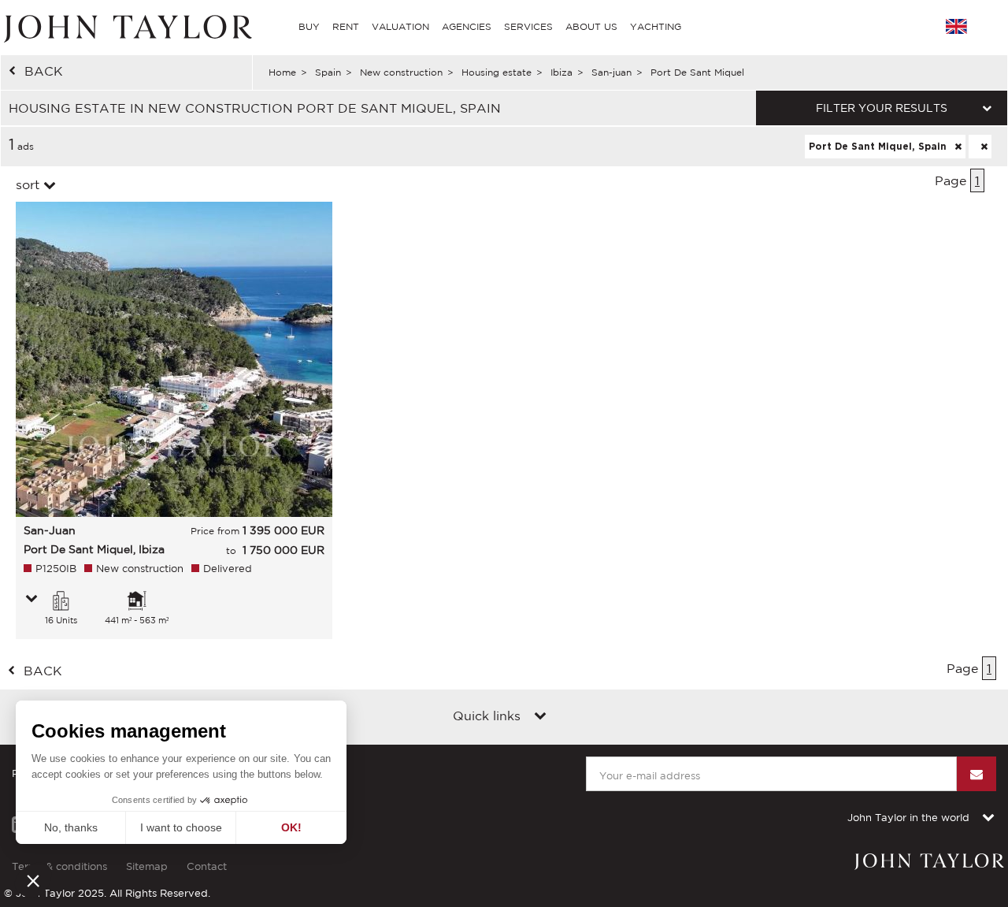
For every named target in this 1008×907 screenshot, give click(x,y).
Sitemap (147, 866)
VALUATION (400, 26)
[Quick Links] (540, 717)
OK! (291, 827)
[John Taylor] (126, 27)
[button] (33, 880)
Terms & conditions (59, 866)
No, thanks (71, 827)
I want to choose (181, 827)
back (43, 71)
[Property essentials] (31, 599)
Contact (207, 866)
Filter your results (881, 108)
